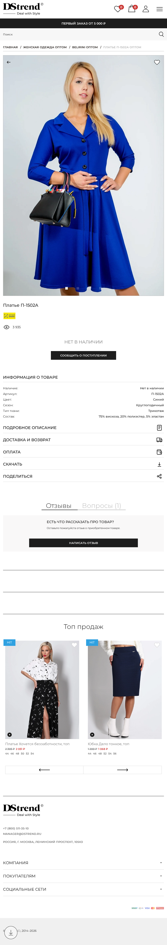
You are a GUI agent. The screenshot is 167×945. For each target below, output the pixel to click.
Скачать (12, 464)
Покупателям (20, 876)
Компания (16, 862)
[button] (66, 288)
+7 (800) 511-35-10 (16, 828)
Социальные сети (25, 889)
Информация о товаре (30, 377)
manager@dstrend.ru (22, 834)
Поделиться (17, 476)
